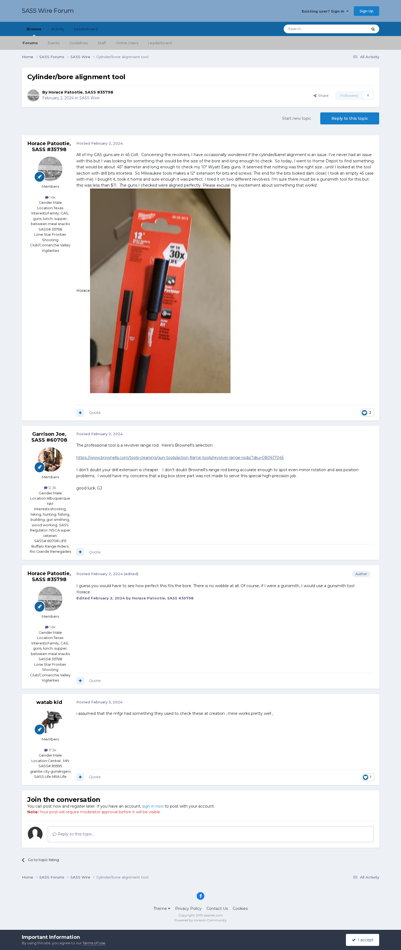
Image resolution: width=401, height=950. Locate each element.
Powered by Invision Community (200, 920)
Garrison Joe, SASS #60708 (49, 437)
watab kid (49, 702)
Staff (102, 43)
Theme (160, 908)
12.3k (51, 487)
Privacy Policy (188, 908)
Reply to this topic (349, 118)
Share (322, 95)
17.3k (52, 750)
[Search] (373, 29)
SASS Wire (89, 97)
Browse (34, 29)
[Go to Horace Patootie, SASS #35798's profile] (33, 95)
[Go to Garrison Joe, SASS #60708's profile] (50, 459)
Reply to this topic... (75, 834)
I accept (364, 939)
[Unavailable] (160, 290)
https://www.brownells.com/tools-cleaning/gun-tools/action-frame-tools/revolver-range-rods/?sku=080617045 (180, 457)
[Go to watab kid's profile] (50, 721)
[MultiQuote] (80, 413)
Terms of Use (94, 943)
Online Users (127, 43)
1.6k (52, 197)
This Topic (352, 29)
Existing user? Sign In (324, 11)
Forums (30, 43)
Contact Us (217, 908)
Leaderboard (160, 43)
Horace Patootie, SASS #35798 (81, 92)
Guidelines (78, 43)
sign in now (153, 806)
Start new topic (296, 118)
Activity (57, 29)
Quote (95, 412)
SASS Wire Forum (48, 10)
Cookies (240, 908)
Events (53, 43)
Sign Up (366, 11)
